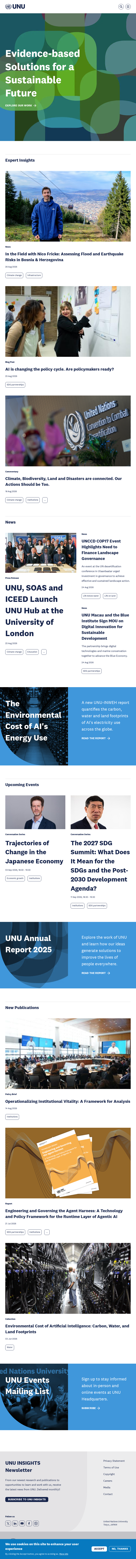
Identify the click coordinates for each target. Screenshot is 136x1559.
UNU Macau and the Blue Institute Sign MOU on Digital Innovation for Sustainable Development (105, 626)
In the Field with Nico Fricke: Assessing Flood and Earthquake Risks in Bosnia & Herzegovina (64, 256)
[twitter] (8, 1523)
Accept (99, 1549)
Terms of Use (111, 1467)
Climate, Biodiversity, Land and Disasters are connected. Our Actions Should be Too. (63, 481)
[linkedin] (15, 1523)
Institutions (32, 500)
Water (10, 1347)
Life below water (91, 596)
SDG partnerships (15, 384)
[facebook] (29, 1523)
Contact (108, 1494)
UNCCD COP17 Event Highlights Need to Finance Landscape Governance (101, 549)
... (45, 500)
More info (63, 1554)
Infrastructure (34, 275)
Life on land (110, 596)
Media (106, 1487)
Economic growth (15, 878)
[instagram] (36, 1523)
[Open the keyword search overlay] (121, 6)
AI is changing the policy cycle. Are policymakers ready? (59, 369)
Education (32, 652)
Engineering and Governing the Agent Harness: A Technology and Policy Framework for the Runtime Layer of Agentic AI (64, 1213)
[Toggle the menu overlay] (128, 6)
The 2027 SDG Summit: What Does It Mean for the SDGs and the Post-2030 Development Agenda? (100, 865)
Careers (107, 1480)
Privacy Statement (114, 1460)
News (10, 522)
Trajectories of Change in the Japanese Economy (34, 852)
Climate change (14, 275)
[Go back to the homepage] (15, 6)
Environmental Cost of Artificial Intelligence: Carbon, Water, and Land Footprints (67, 1328)
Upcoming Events (22, 784)
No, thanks (120, 1549)
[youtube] (22, 1523)
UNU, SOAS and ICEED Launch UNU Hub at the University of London (34, 610)
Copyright (109, 1474)
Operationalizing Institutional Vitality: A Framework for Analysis (67, 1101)
